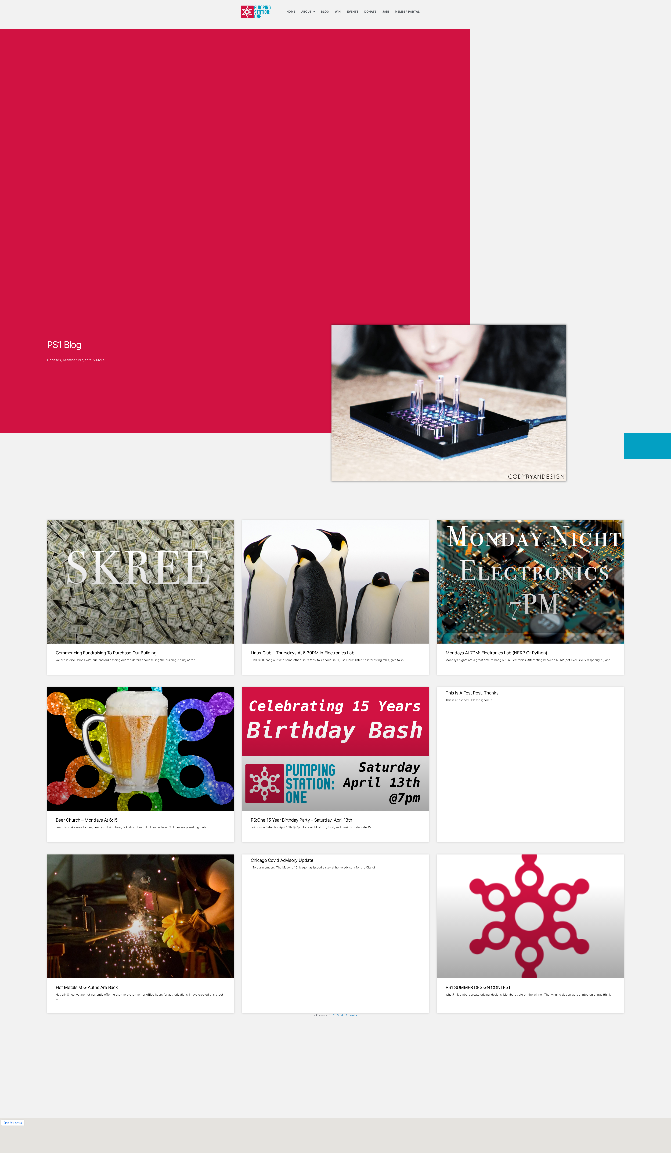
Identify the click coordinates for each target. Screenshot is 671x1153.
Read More (62, 665)
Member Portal (407, 11)
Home (291, 11)
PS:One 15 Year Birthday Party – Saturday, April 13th (301, 820)
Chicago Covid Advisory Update (282, 860)
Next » (353, 1015)
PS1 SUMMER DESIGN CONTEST (478, 987)
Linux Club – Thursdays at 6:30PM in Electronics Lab (302, 652)
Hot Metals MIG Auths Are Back (87, 987)
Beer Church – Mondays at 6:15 (86, 820)
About (306, 11)
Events (352, 11)
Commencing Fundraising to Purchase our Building (106, 652)
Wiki (338, 11)
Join (385, 11)
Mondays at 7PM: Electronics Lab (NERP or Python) (496, 652)
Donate (370, 11)
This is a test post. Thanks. (472, 693)
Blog (325, 11)
